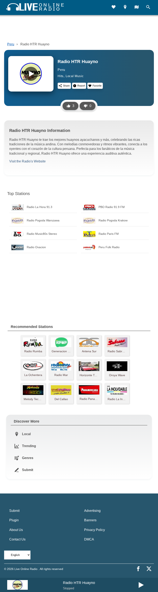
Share (66, 85)
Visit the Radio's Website (27, 161)
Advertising (92, 510)
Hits (61, 76)
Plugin (14, 520)
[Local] (125, 7)
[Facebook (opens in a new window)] (138, 569)
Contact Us (17, 539)
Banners (90, 520)
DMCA (89, 539)
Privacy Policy (94, 530)
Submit (14, 510)
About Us (16, 530)
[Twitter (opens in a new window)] (149, 569)
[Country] (136, 7)
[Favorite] (113, 7)
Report (81, 85)
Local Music (75, 76)
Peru (10, 44)
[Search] (148, 7)
